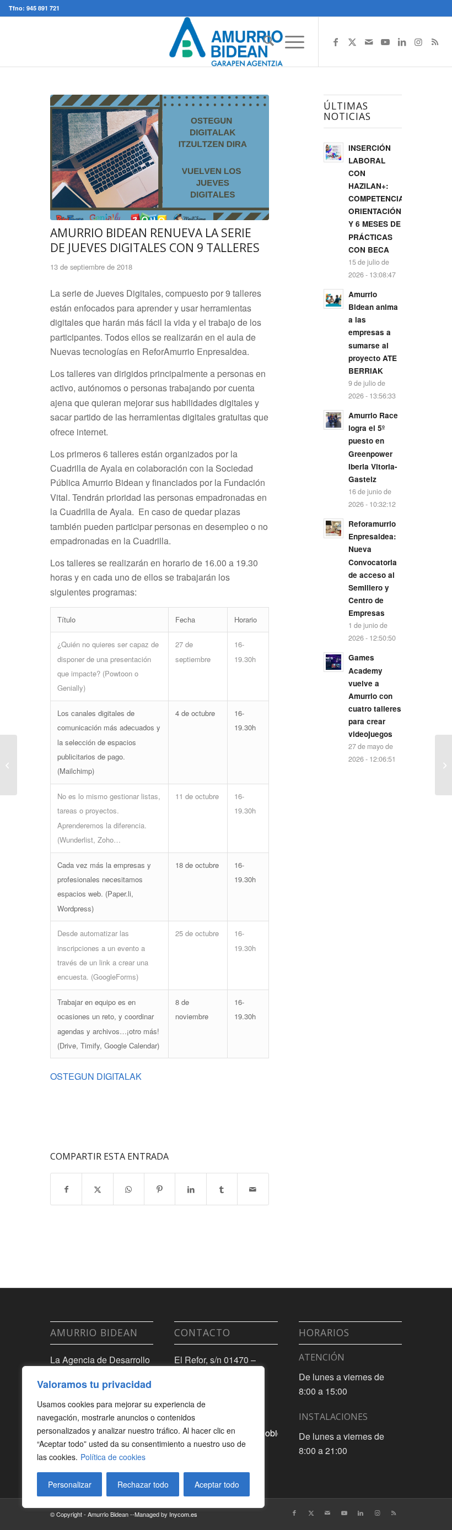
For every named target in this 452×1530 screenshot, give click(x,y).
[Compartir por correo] (253, 1189)
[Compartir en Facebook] (66, 1189)
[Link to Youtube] (385, 42)
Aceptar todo (217, 1484)
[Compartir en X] (97, 1189)
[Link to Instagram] (418, 42)
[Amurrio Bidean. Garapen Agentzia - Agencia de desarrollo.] (226, 42)
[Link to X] (352, 42)
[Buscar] (263, 42)
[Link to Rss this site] (435, 42)
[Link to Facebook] (335, 42)
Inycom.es (183, 1514)
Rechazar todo (143, 1484)
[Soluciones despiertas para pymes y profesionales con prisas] (159, 157)
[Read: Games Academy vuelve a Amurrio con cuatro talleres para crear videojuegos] (333, 662)
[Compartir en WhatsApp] (129, 1189)
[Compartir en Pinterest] (159, 1189)
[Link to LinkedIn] (402, 42)
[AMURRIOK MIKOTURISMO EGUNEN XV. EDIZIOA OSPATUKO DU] (443, 765)
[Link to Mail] (368, 42)
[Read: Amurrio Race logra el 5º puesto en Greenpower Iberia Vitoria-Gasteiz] (333, 420)
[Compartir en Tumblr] (222, 1189)
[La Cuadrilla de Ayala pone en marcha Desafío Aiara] (8, 765)
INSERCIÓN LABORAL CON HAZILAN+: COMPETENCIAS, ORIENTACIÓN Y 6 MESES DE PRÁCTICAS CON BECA (379, 199)
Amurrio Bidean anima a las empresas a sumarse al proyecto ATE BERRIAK (373, 332)
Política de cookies (113, 1456)
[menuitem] (263, 42)
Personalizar (70, 1484)
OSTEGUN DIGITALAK (96, 1076)
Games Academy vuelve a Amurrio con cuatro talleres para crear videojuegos (374, 695)
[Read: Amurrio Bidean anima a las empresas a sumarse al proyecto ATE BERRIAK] (333, 299)
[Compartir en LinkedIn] (190, 1189)
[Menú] (289, 42)
